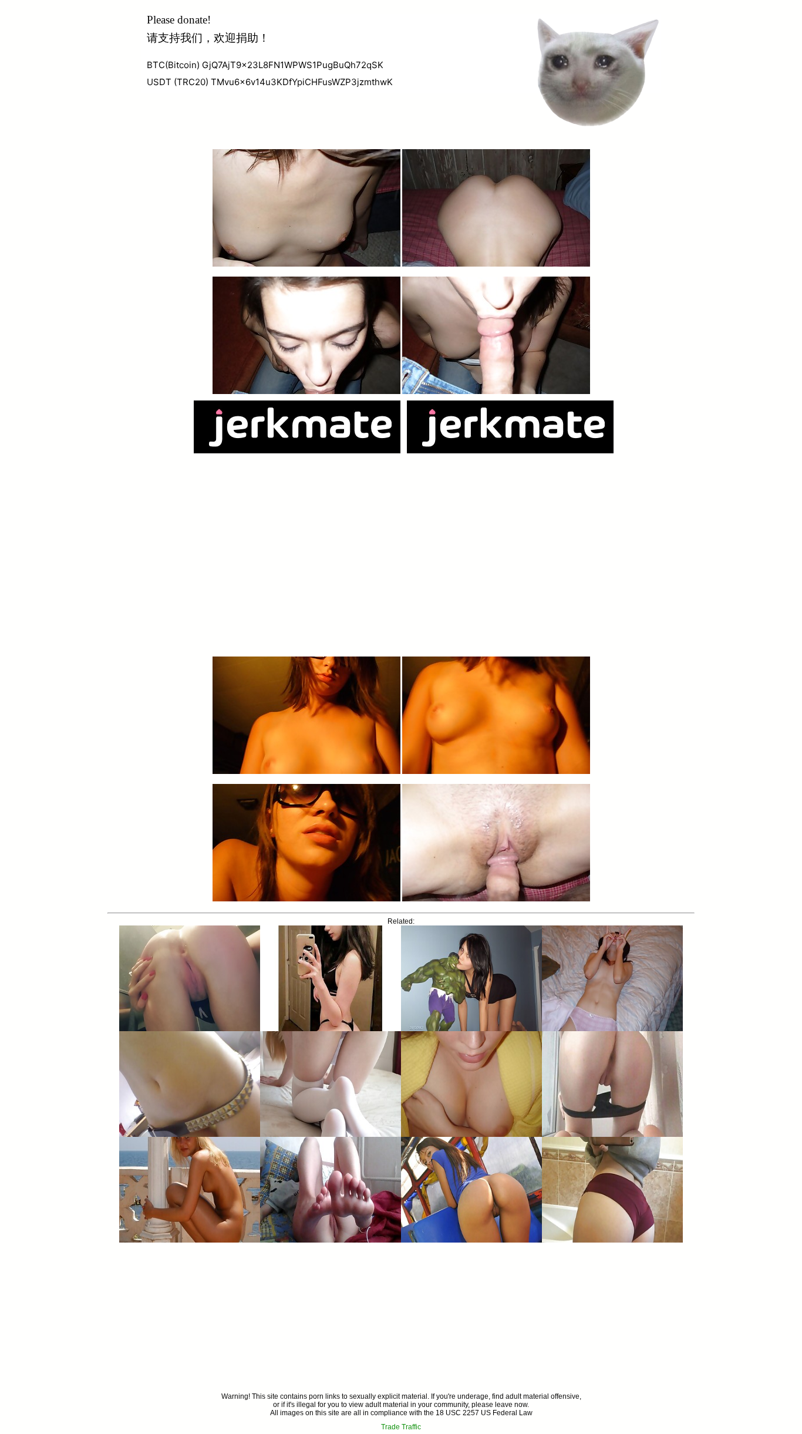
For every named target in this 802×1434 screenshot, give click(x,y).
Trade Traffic (401, 1427)
